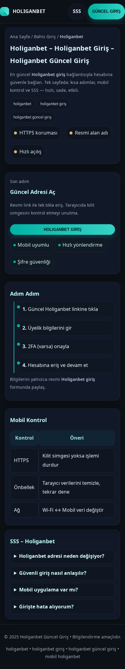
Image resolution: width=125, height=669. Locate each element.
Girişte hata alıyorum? (46, 606)
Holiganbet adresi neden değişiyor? (61, 556)
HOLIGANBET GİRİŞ (63, 229)
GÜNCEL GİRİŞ (106, 11)
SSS (77, 11)
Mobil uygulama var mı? (48, 589)
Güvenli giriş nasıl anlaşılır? (52, 573)
